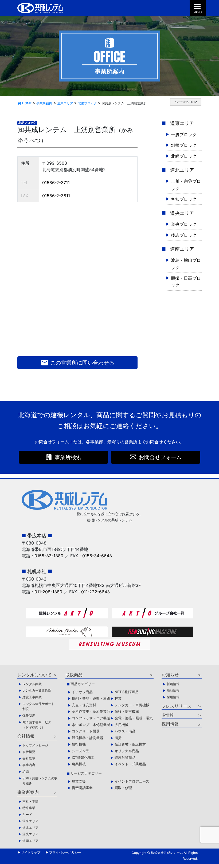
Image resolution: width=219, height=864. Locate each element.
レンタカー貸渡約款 (36, 690)
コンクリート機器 (86, 731)
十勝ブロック (184, 134)
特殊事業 (28, 808)
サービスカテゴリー (86, 773)
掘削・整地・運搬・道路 (91, 698)
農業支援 (79, 781)
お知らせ (170, 674)
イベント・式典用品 (130, 764)
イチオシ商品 (82, 692)
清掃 (118, 738)
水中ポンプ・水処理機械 (91, 725)
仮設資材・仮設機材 (130, 744)
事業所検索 (68, 457)
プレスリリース (176, 706)
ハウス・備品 (125, 731)
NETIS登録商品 (126, 692)
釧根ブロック (184, 145)
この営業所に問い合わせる (77, 363)
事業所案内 (28, 792)
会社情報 (25, 736)
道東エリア (182, 123)
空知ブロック (184, 199)
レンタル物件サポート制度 (38, 706)
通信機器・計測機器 (87, 738)
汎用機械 (121, 725)
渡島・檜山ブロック (186, 264)
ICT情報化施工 (83, 757)
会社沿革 (28, 758)
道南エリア (182, 249)
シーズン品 (80, 751)
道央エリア (182, 213)
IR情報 (168, 715)
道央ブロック (184, 224)
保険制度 (28, 715)
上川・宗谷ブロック (186, 185)
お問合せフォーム (160, 457)
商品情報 (173, 690)
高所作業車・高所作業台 (91, 711)
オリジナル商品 (127, 751)
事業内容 (28, 765)
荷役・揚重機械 (127, 711)
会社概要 (28, 752)
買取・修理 (123, 788)
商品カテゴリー (83, 684)
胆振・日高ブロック (186, 281)
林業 (118, 698)
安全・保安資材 (84, 705)
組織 (25, 772)
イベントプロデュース (132, 781)
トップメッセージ (35, 745)
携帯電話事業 (82, 788)
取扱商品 (74, 674)
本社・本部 (30, 801)
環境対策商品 (125, 757)
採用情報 (173, 697)
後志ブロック (184, 235)
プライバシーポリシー (65, 852)
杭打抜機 (79, 744)
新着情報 (173, 684)
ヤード (27, 814)
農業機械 (79, 764)
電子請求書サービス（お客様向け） (36, 724)
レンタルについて (34, 674)
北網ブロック (27, 122)
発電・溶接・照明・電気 (134, 718)
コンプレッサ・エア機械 (91, 718)
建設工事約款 (32, 697)
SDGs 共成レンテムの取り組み (39, 781)
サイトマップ (30, 852)
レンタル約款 (32, 684)
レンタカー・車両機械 (132, 705)
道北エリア (182, 170)
